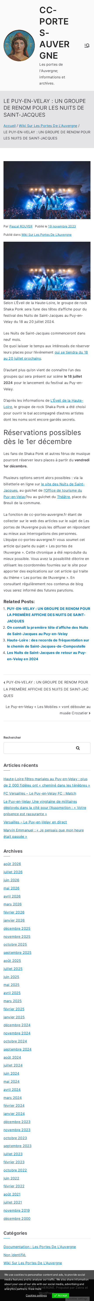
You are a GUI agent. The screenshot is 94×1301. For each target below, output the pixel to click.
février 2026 (13, 912)
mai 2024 (11, 1081)
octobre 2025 (15, 944)
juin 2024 (11, 1073)
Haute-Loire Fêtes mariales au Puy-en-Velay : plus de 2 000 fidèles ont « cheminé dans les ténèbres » (46, 782)
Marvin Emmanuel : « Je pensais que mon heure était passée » (43, 833)
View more (34, 1288)
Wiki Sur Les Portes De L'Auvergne (46, 234)
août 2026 (12, 864)
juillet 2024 (13, 1065)
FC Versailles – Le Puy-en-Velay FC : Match (39, 793)
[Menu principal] (87, 45)
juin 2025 (11, 977)
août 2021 (11, 1194)
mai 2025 (11, 984)
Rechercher (12, 737)
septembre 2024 (17, 1049)
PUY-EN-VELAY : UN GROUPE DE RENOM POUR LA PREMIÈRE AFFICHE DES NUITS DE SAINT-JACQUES (48, 614)
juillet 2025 (13, 969)
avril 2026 (12, 896)
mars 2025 (12, 1001)
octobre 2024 (15, 1041)
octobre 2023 (15, 1138)
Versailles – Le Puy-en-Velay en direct (35, 822)
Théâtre (63, 497)
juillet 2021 (12, 1202)
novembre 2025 (16, 936)
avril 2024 (12, 1089)
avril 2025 (12, 993)
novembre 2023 (16, 1130)
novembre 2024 (16, 1033)
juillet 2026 (13, 872)
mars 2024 (12, 1097)
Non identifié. (14, 1255)
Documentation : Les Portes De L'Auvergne (39, 1247)
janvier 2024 (14, 1113)
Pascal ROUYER (20, 226)
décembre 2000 (16, 1218)
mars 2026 (12, 904)
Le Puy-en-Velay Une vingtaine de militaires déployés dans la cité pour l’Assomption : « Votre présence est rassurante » (44, 807)
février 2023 (13, 1162)
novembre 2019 (16, 1210)
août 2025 (12, 960)
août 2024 (12, 1057)
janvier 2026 (14, 920)
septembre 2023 (17, 1146)
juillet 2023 (13, 1154)
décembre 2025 (16, 928)
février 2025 (13, 1009)
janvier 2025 (14, 1017)
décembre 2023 (16, 1122)
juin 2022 (11, 1178)
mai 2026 (11, 888)
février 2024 (13, 1105)
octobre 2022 (15, 1170)
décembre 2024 (16, 1025)
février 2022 (13, 1186)
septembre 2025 (17, 952)
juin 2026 (11, 880)
